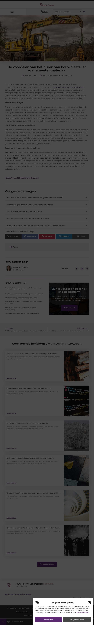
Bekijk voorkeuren (77, 620)
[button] (89, 602)
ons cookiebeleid (82, 612)
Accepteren (48, 620)
